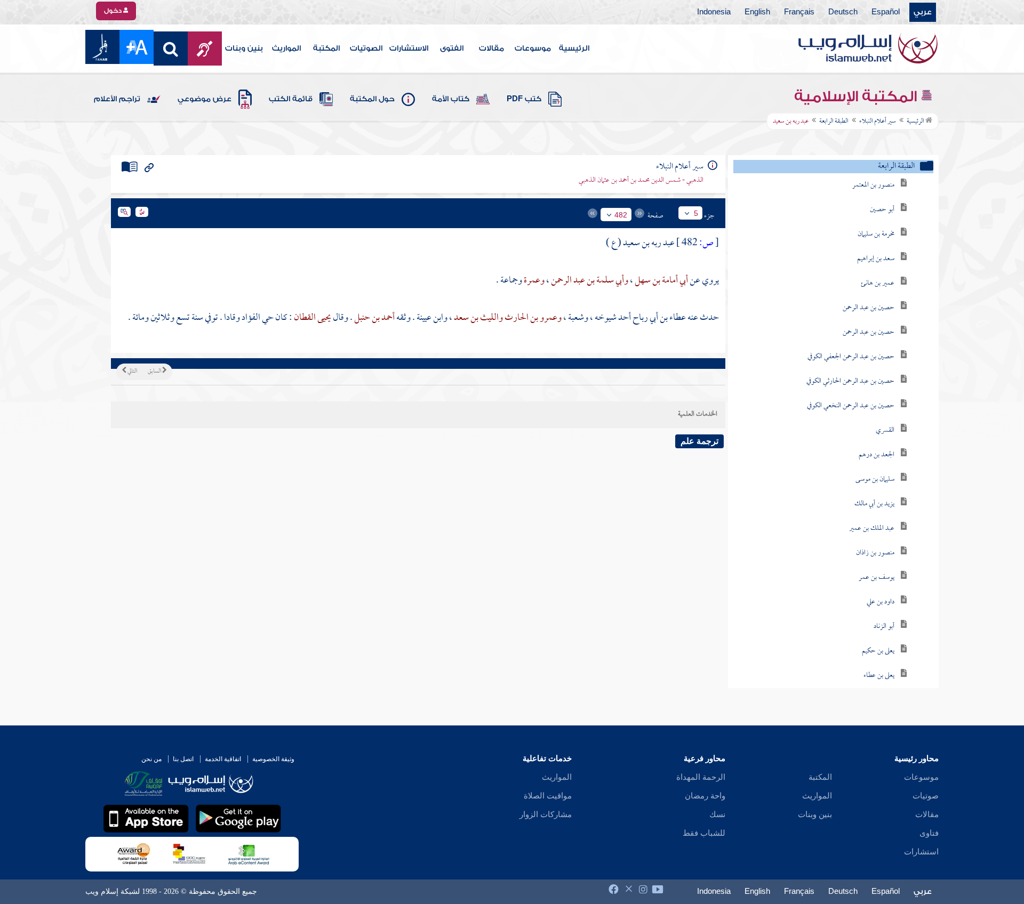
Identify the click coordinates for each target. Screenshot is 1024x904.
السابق (155, 371)
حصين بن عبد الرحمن (868, 308)
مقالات (491, 48)
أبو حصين (882, 209)
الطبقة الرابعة (834, 121)
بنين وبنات (244, 48)
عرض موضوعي (204, 99)
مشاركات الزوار (545, 814)
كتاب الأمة (450, 99)
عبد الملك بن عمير (871, 528)
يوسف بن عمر (876, 577)
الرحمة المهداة (700, 777)
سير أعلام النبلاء (877, 121)
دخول (113, 10)
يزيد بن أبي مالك (874, 504)
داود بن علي (880, 602)
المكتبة (326, 48)
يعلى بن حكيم (878, 651)
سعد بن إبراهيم (875, 259)
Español (885, 12)
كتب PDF (524, 99)
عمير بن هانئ (877, 283)
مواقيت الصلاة (548, 796)
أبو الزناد (884, 626)
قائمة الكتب (291, 99)
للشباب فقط (704, 833)
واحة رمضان (705, 796)
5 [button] (696, 213)
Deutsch (843, 12)
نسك (717, 814)
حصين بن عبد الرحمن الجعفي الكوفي (850, 357)
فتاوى (929, 833)
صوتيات (926, 796)
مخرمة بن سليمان (876, 234)
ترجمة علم (699, 441)
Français (799, 12)
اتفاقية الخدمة (223, 759)
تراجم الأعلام (117, 99)
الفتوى (451, 48)
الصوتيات (366, 48)
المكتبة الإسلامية (857, 96)
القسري (885, 430)
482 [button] (620, 215)
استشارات (921, 852)
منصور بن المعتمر (873, 185)
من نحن (151, 759)
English (757, 12)
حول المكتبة (372, 99)
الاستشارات (408, 48)
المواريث (286, 48)
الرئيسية (574, 48)
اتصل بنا (183, 759)
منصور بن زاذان (875, 553)
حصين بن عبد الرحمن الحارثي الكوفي (850, 381)
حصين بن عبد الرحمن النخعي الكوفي (850, 406)
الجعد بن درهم (876, 455)
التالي (131, 371)
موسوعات (533, 48)
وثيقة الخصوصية (273, 759)
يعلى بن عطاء (878, 675)
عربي (923, 12)
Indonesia (714, 12)
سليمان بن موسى (874, 479)
